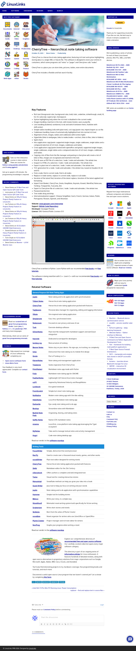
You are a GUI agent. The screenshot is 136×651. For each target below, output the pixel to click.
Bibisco (35, 499)
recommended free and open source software (82, 541)
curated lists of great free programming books (18, 323)
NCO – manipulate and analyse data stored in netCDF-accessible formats (119, 356)
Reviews (40, 11)
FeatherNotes (38, 378)
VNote (35, 314)
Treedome (37, 365)
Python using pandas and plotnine (15, 165)
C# (13, 329)
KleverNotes (38, 360)
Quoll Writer (37, 486)
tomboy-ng (37, 343)
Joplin (35, 297)
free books (89, 268)
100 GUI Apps (119, 301)
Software (15, 11)
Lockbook (36, 387)
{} (68, 624)
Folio (35, 374)
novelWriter (37, 460)
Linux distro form (11, 363)
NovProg (36, 525)
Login (102, 605)
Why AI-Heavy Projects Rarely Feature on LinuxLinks (15, 199)
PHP (25, 329)
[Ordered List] (53, 624)
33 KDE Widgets (112, 384)
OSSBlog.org (111, 424)
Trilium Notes (38, 301)
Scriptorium (37, 508)
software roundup (57, 440)
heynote (36, 339)
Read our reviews (125, 268)
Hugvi (35, 435)
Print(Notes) (37, 369)
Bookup (36, 408)
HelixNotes (37, 400)
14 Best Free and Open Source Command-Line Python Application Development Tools (119, 339)
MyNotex (36, 431)
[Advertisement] (68, 91)
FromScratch (38, 391)
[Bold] (41, 624)
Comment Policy (49, 610)
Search (60, 11)
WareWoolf (37, 503)
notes (39, 582)
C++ (34, 582)
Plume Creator (38, 521)
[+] (71, 624)
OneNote (54, 582)
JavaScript (19, 329)
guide (125, 285)
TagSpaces (37, 310)
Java (19, 326)
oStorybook (37, 473)
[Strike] (50, 624)
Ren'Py (35, 455)
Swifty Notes (38, 420)
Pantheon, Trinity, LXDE (115, 389)
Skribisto (36, 512)
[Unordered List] (56, 624)
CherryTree (37, 306)
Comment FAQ (112, 419)
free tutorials (37, 279)
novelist (46, 582)
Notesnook (37, 323)
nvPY (35, 382)
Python (61, 582)
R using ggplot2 (11, 167)
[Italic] (44, 624)
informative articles (72, 554)
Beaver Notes (38, 347)
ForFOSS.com (112, 422)
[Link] (65, 624)
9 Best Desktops (113, 379)
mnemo (36, 424)
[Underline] (47, 624)
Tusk (34, 327)
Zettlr (35, 468)
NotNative (37, 395)
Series (50, 11)
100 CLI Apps (119, 305)
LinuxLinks (32, 648)
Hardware (28, 11)
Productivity (62, 53)
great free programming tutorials (14, 338)
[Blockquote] (59, 624)
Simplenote (37, 319)
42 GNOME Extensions (115, 386)
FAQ (108, 417)
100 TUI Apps (119, 303)
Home (4, 11)
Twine (35, 477)
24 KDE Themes (112, 381)
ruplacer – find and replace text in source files (86, 590)
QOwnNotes (38, 332)
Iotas (35, 352)
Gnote (35, 356)
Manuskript (37, 481)
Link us (109, 414)
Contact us (111, 412)
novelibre (36, 516)
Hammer (36, 494)
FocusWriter (37, 451)
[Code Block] (62, 624)
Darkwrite (36, 404)
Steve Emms (50, 53)
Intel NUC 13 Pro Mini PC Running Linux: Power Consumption (54, 588)
